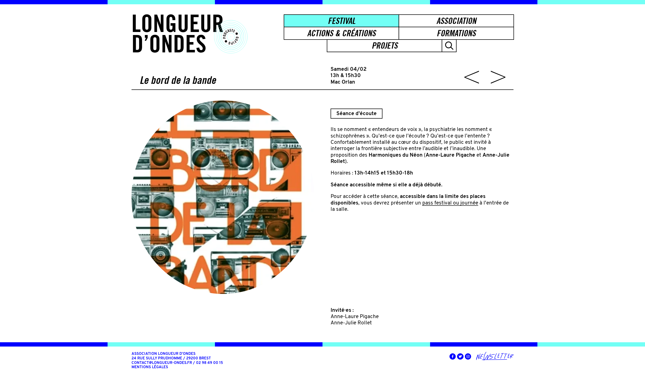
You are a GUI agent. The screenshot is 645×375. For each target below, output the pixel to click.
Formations (456, 33)
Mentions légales (150, 367)
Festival (341, 21)
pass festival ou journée (450, 203)
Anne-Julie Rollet (351, 323)
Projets (385, 45)
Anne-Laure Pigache (355, 316)
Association (456, 21)
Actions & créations (341, 33)
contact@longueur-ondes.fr (162, 363)
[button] (449, 46)
